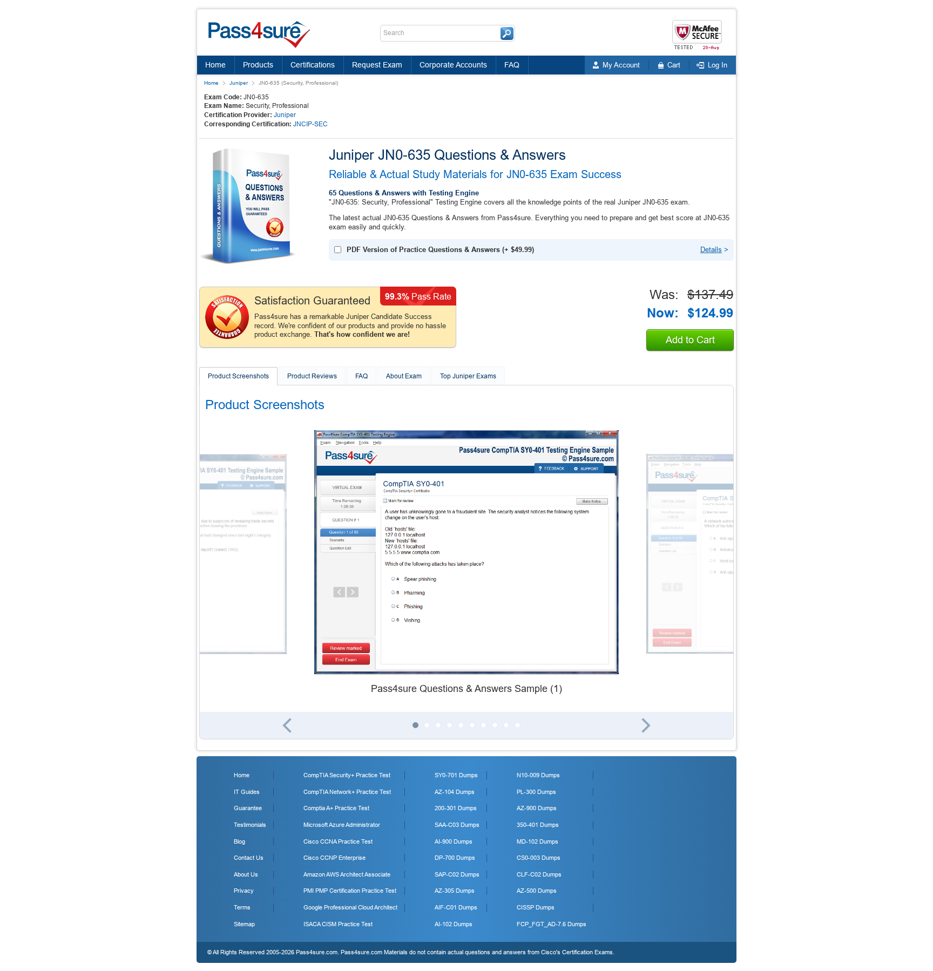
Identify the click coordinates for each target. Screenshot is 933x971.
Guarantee (248, 808)
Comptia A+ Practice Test (336, 808)
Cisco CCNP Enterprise (334, 857)
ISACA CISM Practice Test (338, 924)
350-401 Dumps (538, 824)
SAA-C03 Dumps (457, 824)
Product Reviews (312, 376)
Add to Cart (690, 340)
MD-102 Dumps (537, 841)
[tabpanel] (466, 563)
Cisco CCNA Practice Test (338, 841)
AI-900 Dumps (453, 841)
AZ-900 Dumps (537, 808)
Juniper (238, 83)
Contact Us (248, 857)
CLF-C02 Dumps (539, 874)
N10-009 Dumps (538, 775)
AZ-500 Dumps (537, 890)
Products (258, 64)
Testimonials (250, 824)
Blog (239, 841)
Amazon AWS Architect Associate (346, 874)
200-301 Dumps (456, 808)
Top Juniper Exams (468, 376)
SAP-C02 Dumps (457, 874)
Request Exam (377, 64)
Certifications (312, 64)
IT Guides (247, 792)
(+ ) (440, 250)
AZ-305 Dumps (455, 890)
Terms (242, 907)
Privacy (244, 890)
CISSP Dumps (536, 907)
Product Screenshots (238, 376)
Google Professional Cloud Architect (350, 907)
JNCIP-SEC (310, 124)
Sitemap (244, 924)
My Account (621, 65)
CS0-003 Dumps (538, 857)
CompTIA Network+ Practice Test (347, 792)
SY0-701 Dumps (456, 775)
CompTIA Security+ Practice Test (346, 775)
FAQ (511, 64)
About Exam (404, 376)
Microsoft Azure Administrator (341, 824)
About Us (246, 874)
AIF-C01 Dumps (456, 907)
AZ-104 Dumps (455, 792)
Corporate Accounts (453, 64)
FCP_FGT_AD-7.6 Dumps (551, 924)
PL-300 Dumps (536, 792)
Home (215, 64)
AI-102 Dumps (453, 924)
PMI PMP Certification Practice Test (349, 890)
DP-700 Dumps (455, 857)
